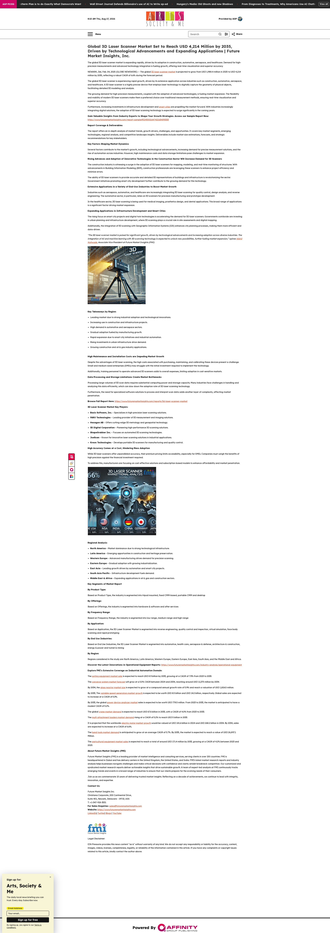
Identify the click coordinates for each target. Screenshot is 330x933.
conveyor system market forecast (108, 682)
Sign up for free (28, 919)
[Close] (50, 877)
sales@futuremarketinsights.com (125, 806)
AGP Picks (8, 4)
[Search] (220, 34)
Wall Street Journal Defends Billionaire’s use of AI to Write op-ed (129, 4)
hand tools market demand (105, 732)
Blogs (108, 813)
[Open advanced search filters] (226, 34)
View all (324, 4)
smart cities (164, 106)
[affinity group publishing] (72, 470)
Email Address (15, 908)
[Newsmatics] (72, 476)
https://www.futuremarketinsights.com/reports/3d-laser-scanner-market (151, 401)
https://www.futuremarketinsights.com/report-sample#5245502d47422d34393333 (128, 119)
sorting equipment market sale (107, 676)
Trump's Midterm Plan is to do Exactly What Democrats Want (44, 4)
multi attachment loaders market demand (113, 717)
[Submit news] (72, 457)
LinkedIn (92, 813)
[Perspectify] (72, 463)
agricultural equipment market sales (110, 741)
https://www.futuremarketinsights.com (116, 809)
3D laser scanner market (163, 71)
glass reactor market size (112, 687)
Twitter (101, 813)
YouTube (117, 813)
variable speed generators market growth (122, 693)
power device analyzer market (122, 702)
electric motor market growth (136, 723)
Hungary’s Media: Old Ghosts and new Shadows (205, 4)
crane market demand (110, 711)
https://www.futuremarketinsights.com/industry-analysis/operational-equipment (201, 665)
